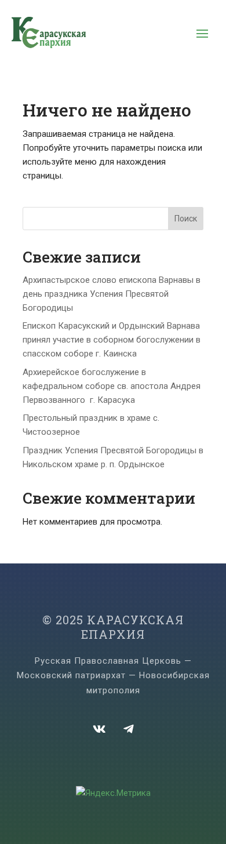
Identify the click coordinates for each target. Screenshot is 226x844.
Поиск (185, 218)
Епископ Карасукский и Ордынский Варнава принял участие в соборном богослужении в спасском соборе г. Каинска (112, 340)
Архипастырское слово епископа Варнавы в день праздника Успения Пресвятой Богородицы (112, 294)
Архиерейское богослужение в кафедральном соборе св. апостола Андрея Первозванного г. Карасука (112, 386)
